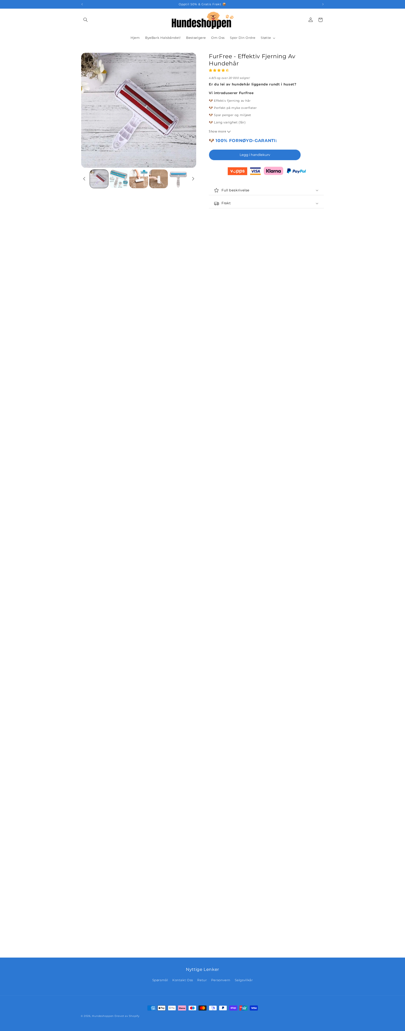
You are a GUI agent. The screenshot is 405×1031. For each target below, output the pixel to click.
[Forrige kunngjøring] (82, 4)
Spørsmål (160, 980)
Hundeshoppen (103, 1016)
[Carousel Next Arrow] (193, 178)
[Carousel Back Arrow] (84, 178)
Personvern (220, 980)
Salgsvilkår (244, 980)
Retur (202, 980)
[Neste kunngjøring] (323, 4)
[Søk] (85, 20)
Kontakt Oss (182, 980)
